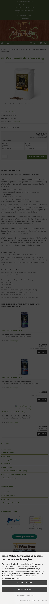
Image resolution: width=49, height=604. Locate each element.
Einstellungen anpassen (25, 595)
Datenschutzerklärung (26, 600)
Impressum (42, 600)
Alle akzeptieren (24, 583)
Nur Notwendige (24, 589)
